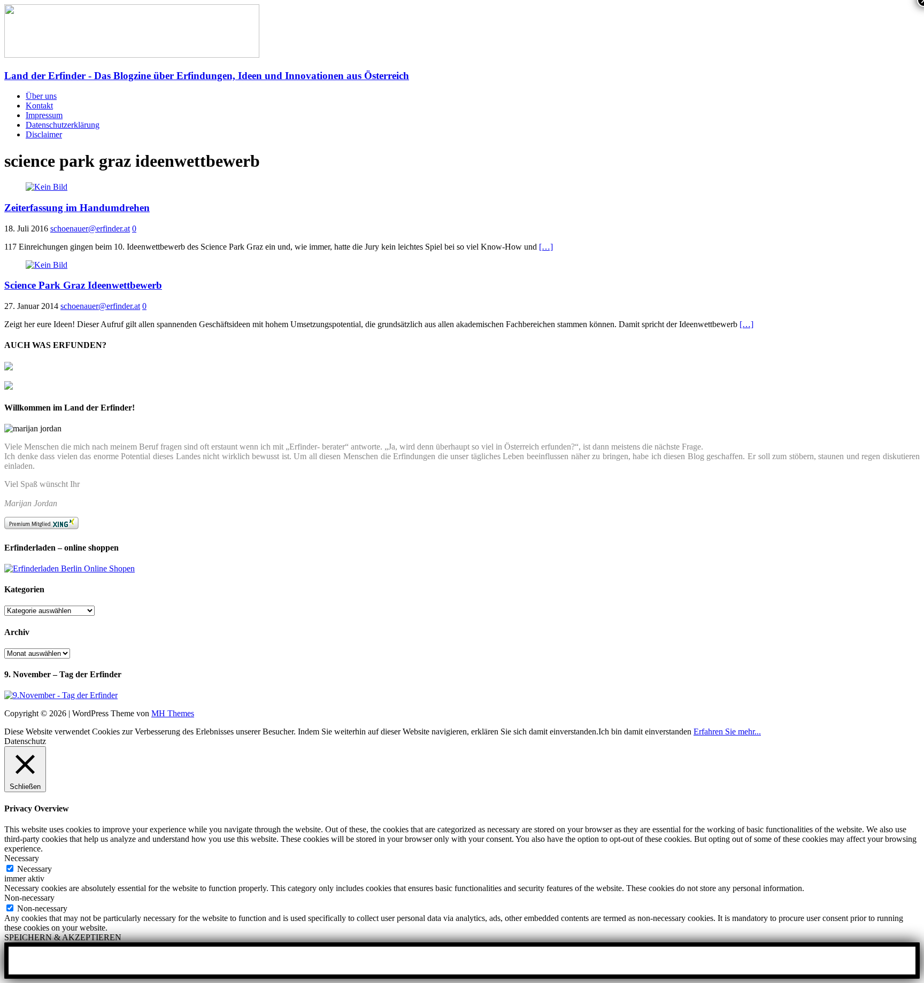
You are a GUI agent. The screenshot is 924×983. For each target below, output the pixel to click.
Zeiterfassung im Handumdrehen (77, 207)
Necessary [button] (21, 858)
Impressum (44, 115)
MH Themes (172, 713)
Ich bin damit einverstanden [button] (644, 731)
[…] (546, 246)
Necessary (34, 868)
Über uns (41, 95)
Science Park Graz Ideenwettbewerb (83, 285)
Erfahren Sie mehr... (727, 731)
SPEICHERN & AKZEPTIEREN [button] (62, 937)
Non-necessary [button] (29, 897)
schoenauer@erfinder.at (90, 228)
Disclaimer (44, 134)
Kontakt (39, 105)
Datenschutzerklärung (62, 124)
